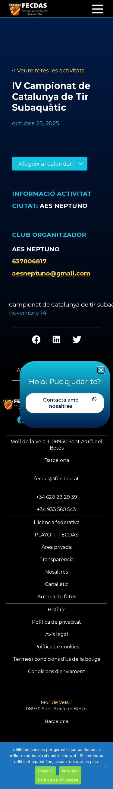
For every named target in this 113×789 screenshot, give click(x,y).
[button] (97, 8)
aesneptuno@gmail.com (51, 273)
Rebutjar (70, 770)
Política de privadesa (58, 780)
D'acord (45, 770)
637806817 (29, 261)
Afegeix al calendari (46, 163)
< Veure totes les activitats (48, 70)
